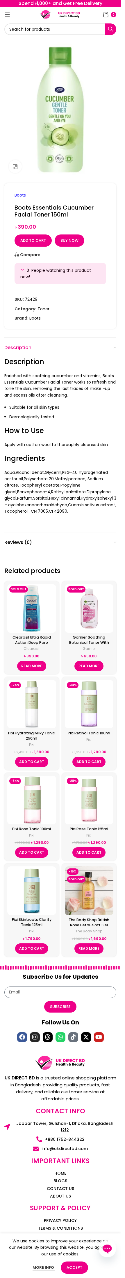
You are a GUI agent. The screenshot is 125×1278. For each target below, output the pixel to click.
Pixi (31, 744)
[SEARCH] (110, 29)
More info (44, 1267)
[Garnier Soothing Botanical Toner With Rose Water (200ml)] (89, 608)
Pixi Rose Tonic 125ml (89, 828)
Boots (20, 195)
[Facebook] (22, 1037)
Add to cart (33, 240)
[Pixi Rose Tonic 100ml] (31, 800)
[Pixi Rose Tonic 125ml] (89, 800)
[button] (31, 762)
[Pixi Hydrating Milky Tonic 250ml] (31, 704)
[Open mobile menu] (7, 14)
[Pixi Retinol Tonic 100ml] (89, 704)
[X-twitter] (86, 1037)
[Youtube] (99, 1037)
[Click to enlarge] (15, 166)
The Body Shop (89, 931)
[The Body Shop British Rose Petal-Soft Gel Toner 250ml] (89, 890)
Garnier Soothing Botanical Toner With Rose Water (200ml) (89, 642)
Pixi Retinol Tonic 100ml (89, 733)
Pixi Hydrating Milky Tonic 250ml (31, 736)
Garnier (89, 648)
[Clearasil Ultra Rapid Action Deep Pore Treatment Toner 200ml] (31, 608)
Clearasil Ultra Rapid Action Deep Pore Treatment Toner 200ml (31, 642)
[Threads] (48, 1037)
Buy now (69, 240)
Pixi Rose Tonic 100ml (31, 828)
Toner (43, 309)
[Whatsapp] (60, 1037)
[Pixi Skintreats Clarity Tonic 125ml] (31, 890)
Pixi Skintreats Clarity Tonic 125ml (31, 922)
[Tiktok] (73, 1037)
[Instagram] (35, 1037)
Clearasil (32, 648)
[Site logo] (45, 14)
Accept (74, 1267)
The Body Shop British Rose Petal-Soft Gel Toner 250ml (89, 924)
